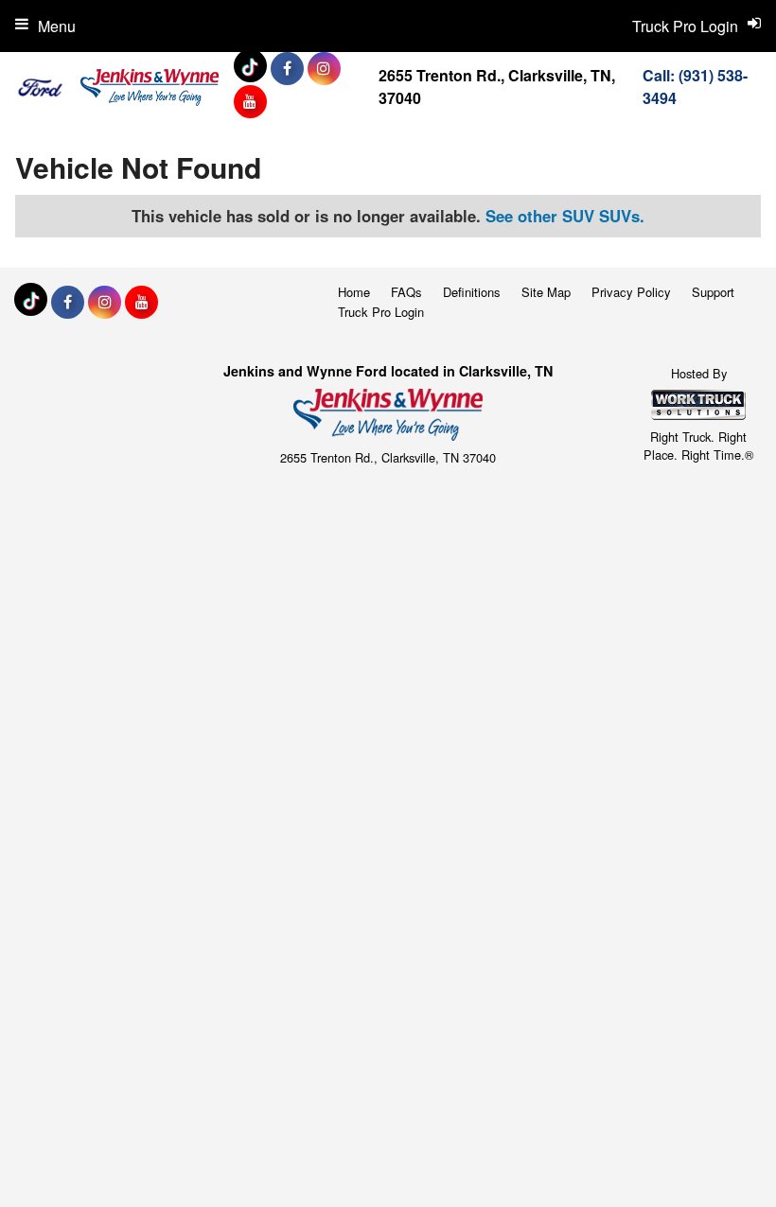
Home (354, 292)
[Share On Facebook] (287, 68)
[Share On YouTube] (250, 101)
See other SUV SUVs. (564, 215)
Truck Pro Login (381, 312)
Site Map (546, 292)
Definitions (472, 292)
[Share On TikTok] (252, 68)
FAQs (406, 292)
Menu (57, 26)
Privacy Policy (631, 292)
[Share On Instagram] (324, 68)
